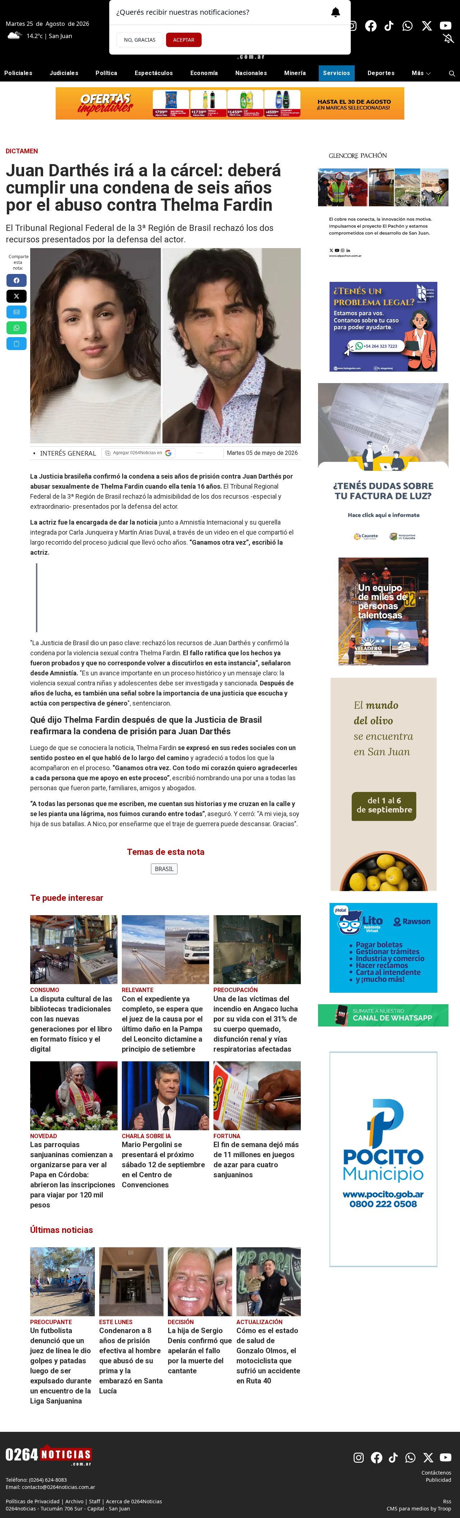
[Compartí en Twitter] (16, 296)
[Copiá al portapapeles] (16, 343)
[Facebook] (371, 26)
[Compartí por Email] (16, 312)
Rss (447, 1501)
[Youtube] (445, 26)
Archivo (74, 1501)
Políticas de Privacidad (33, 1501)
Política (106, 73)
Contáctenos (436, 1472)
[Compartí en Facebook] (16, 280)
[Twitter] (427, 26)
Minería (295, 73)
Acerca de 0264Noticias (134, 1501)
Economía (204, 73)
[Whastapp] (408, 26)
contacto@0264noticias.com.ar (58, 1487)
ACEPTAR (183, 39)
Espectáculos (154, 73)
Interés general (64, 453)
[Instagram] (352, 26)
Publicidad (438, 1479)
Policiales (18, 73)
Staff (94, 1501)
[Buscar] (452, 73)
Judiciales (64, 73)
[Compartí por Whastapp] (16, 327)
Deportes (381, 73)
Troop (444, 1508)
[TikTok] (389, 26)
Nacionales (251, 73)
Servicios (336, 73)
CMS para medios (408, 1508)
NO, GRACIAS (140, 39)
